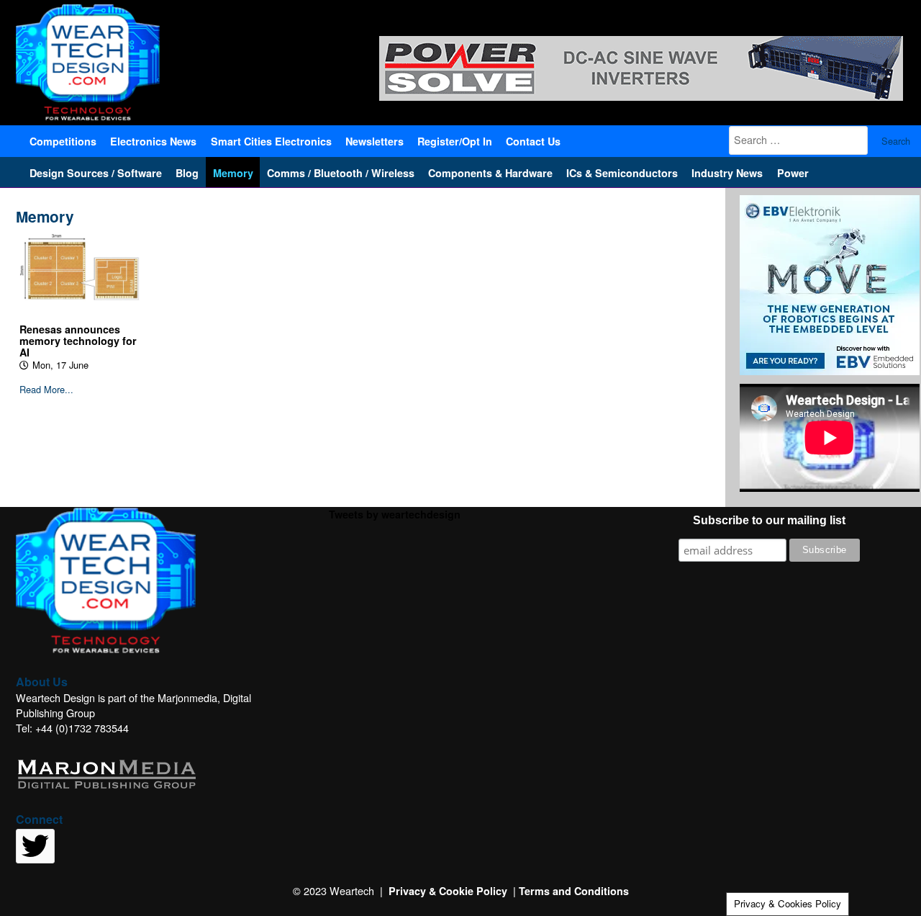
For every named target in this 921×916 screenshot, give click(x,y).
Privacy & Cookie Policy (448, 891)
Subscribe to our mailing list (769, 520)
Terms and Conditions (574, 891)
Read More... (46, 390)
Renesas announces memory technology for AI (78, 340)
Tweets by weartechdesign (394, 514)
